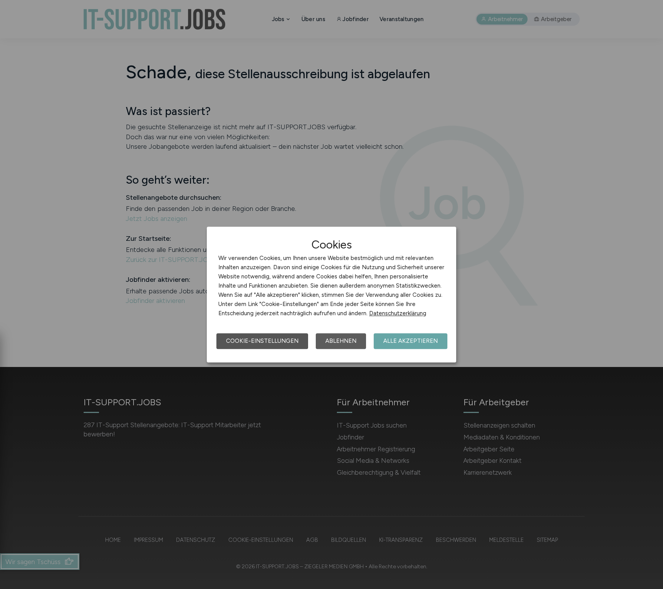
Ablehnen (340, 340)
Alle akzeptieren (410, 340)
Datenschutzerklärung (397, 313)
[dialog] (331, 294)
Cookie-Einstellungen (262, 340)
